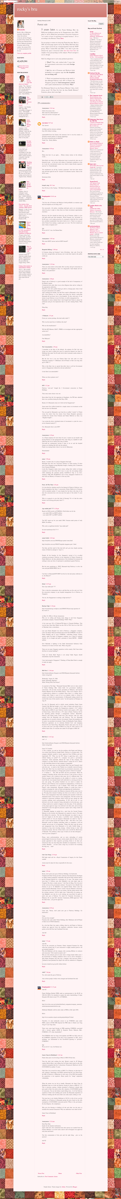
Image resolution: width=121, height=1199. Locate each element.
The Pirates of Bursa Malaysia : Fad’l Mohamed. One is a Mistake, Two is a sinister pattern (96, 231)
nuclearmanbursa (95, 226)
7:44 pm (48, 972)
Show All (102, 249)
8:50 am (51, 908)
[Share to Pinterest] (52, 97)
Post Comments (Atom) (51, 1176)
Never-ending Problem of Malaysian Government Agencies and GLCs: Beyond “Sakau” (96, 145)
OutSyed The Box (95, 73)
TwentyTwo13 (94, 181)
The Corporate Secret (96, 95)
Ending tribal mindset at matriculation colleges (25, 266)
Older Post (79, 1173)
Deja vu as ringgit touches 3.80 (29, 248)
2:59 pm (55, 347)
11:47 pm (51, 737)
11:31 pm (53, 987)
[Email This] (45, 97)
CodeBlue (92, 54)
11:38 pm (52, 606)
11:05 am (51, 238)
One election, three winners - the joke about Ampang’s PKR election (25, 205)
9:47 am (50, 123)
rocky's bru (27, 9)
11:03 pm (52, 538)
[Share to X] (49, 97)
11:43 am (59, 1055)
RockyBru (22, 30)
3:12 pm (47, 385)
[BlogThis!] (47, 97)
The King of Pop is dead (29, 163)
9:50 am (51, 148)
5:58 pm (48, 459)
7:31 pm (48, 941)
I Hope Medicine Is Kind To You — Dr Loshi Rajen (96, 56)
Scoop (91, 32)
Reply (43, 117)
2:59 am (48, 871)
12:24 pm (52, 1121)
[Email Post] (42, 97)
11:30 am (51, 264)
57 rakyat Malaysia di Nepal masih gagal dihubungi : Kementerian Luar (96, 35)
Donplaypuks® (46, 196)
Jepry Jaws (93, 164)
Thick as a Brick (94, 142)
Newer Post (41, 1173)
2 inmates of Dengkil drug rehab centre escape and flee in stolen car (96, 124)
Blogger (75, 1187)
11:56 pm (54, 855)
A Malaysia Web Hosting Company (23, 68)
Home (60, 1173)
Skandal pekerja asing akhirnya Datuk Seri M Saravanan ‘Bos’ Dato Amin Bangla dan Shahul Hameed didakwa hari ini (96, 100)
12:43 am (51, 108)
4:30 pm (51, 435)
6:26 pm (56, 485)
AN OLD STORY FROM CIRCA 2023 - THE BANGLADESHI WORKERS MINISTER (96, 77)
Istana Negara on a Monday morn (29, 123)
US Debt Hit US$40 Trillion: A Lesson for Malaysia (95, 210)
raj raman (45, 123)
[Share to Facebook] (51, 97)
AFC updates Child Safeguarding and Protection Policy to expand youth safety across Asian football (95, 186)
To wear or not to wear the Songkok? (29, 144)
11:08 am (54, 249)
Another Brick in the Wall (96, 206)
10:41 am (53, 196)
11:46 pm (51, 670)
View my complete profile (24, 53)
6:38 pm (56, 508)
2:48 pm (51, 279)
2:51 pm (51, 315)
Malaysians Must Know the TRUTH (96, 120)
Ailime (63, 1187)
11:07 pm (48, 584)
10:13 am (52, 185)
